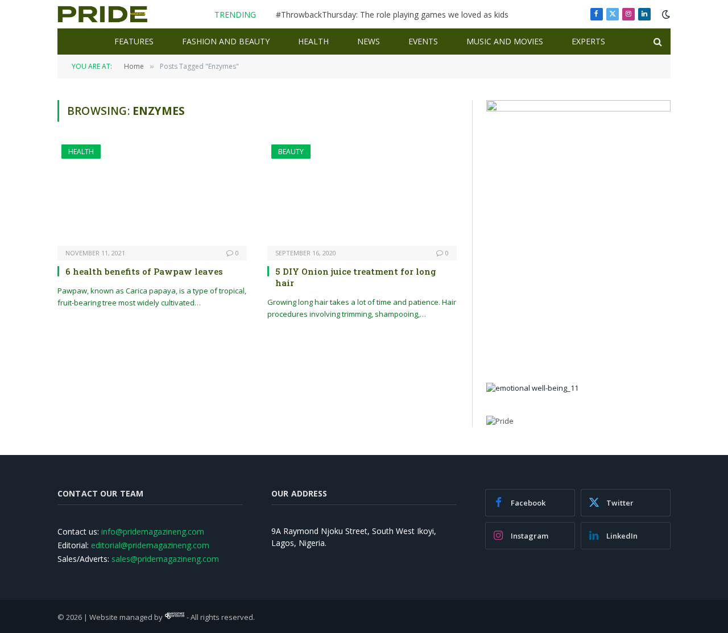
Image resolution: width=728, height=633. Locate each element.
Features (134, 41)
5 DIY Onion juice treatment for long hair (355, 277)
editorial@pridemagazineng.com (150, 545)
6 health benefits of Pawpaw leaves (144, 271)
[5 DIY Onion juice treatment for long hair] (362, 194)
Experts (588, 41)
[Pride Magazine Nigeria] (102, 14)
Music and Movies (504, 41)
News (368, 41)
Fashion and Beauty (226, 41)
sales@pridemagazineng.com (165, 558)
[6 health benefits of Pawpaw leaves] (152, 194)
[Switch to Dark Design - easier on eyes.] (665, 14)
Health (313, 41)
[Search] (656, 42)
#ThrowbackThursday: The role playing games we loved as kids (392, 15)
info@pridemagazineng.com (152, 531)
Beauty (291, 151)
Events (423, 41)
